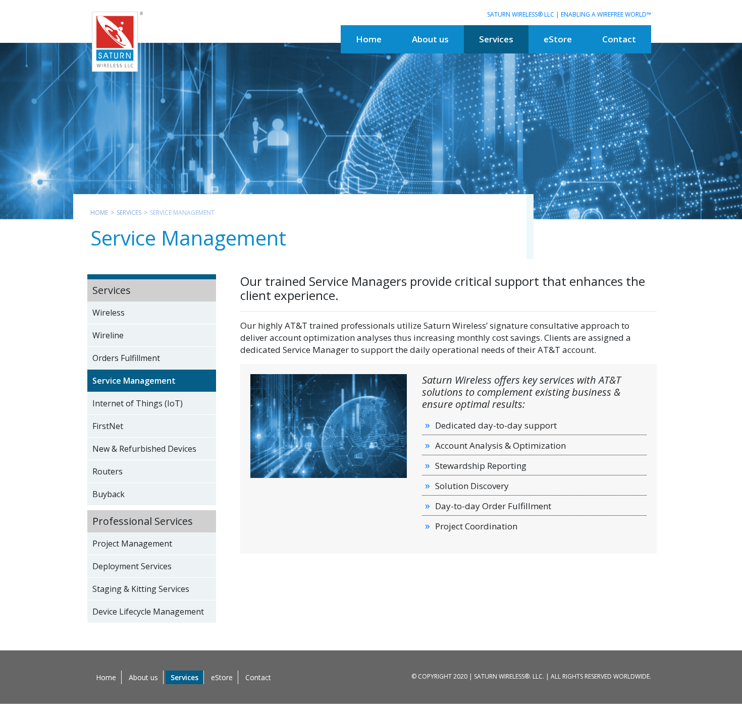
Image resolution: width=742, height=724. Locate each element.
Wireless (108, 312)
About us (143, 677)
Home (99, 212)
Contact (258, 677)
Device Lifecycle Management (148, 611)
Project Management (132, 543)
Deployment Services (132, 566)
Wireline (108, 335)
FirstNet (107, 426)
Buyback (108, 494)
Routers (107, 471)
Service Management (134, 380)
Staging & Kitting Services (140, 588)
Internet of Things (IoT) (137, 403)
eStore (222, 677)
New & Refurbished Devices (144, 448)
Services (129, 212)
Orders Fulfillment (126, 358)
